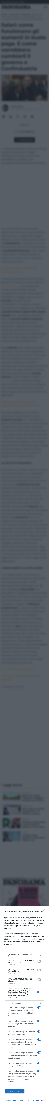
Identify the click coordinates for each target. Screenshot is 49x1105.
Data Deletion (10, 1100)
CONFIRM (14, 1091)
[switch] (39, 961)
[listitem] (24, 955)
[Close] (44, 911)
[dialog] (24, 1006)
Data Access (24, 1100)
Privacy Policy (38, 1100)
